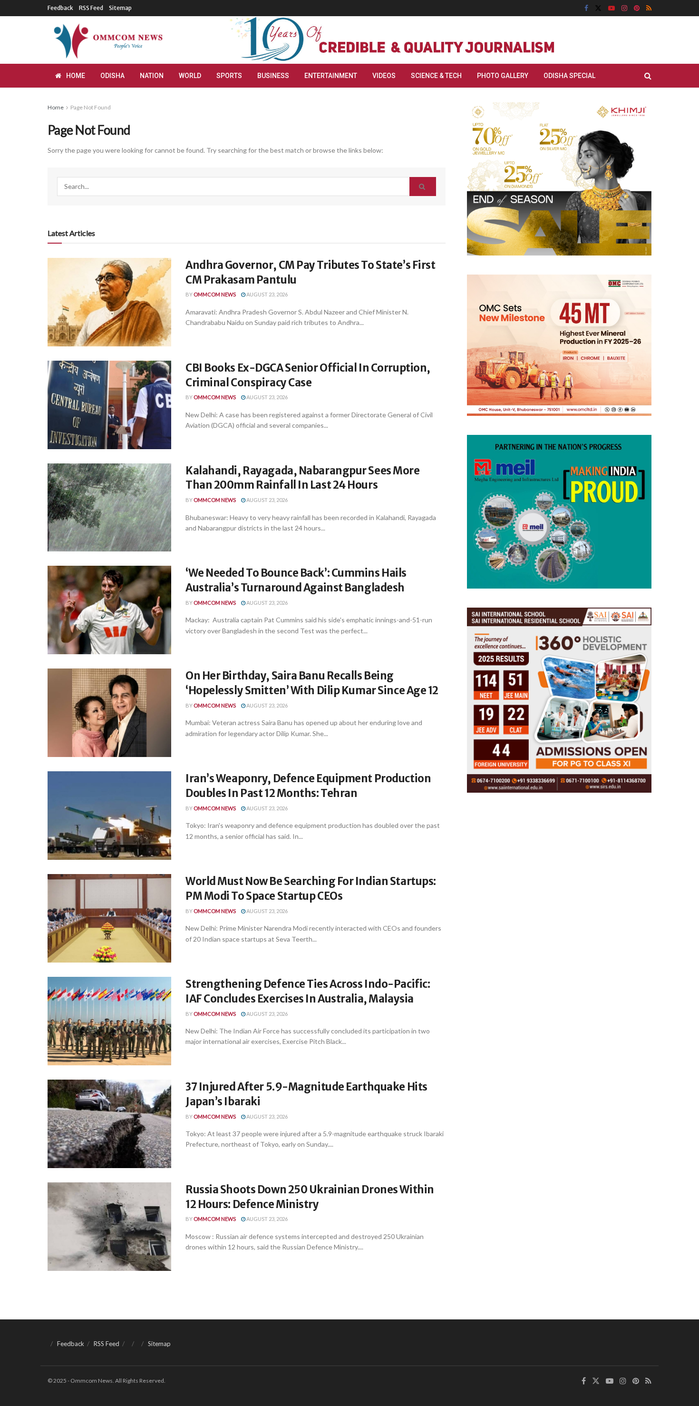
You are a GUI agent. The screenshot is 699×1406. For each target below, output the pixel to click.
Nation (152, 75)
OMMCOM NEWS (215, 294)
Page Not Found (90, 107)
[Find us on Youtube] (611, 8)
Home (75, 75)
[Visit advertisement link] (415, 40)
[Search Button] (647, 76)
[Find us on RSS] (648, 8)
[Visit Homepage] (106, 40)
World (190, 75)
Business (273, 75)
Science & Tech (436, 75)
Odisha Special (569, 75)
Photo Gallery (502, 75)
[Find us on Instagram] (624, 8)
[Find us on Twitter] (598, 8)
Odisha (112, 75)
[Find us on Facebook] (586, 8)
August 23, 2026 (266, 294)
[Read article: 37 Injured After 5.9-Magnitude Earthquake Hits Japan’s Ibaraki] (109, 1124)
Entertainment (330, 75)
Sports (229, 75)
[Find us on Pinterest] (637, 8)
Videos (384, 75)
